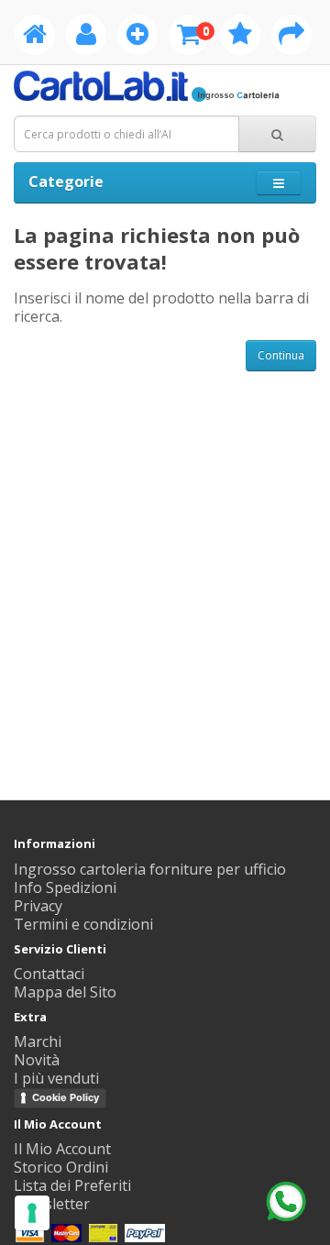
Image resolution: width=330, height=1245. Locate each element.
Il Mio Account (62, 1149)
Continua (281, 355)
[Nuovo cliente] (137, 38)
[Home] (35, 38)
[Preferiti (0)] (240, 38)
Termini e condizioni (83, 924)
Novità (37, 1060)
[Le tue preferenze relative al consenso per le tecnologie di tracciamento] (32, 1212)
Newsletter (52, 1204)
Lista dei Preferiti (72, 1185)
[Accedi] (86, 38)
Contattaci (49, 974)
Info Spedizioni (65, 887)
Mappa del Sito (65, 992)
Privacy (38, 906)
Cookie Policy (65, 1097)
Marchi (37, 1041)
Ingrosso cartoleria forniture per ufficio (150, 869)
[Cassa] (291, 38)
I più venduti (56, 1078)
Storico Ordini (61, 1167)
